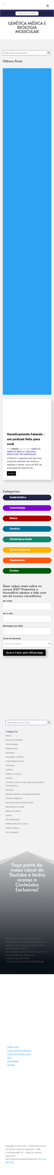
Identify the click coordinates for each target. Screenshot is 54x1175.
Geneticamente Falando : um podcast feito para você (25, 439)
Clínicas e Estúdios (14, 740)
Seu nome (7, 601)
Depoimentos (17, 560)
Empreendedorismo (9, 154)
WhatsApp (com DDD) (13, 626)
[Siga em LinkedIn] (18, 1086)
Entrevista (10, 765)
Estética (9, 769)
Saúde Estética (18, 497)
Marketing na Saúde (21, 539)
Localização (18, 1119)
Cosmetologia (17, 507)
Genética (35, 449)
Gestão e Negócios (20, 549)
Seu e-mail (8, 613)
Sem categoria (12, 832)
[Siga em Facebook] (13, 1086)
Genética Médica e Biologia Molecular (9, 178)
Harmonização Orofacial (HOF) (19, 802)
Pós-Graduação (10, 190)
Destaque (10, 752)
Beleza (13, 518)
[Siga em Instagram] (7, 1086)
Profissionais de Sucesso (17, 823)
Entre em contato (27, 13)
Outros (9, 815)
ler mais (11, 473)
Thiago (15, 449)
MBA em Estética (13, 811)
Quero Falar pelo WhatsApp (24, 652)
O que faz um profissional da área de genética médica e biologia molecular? (9, 95)
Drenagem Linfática (15, 757)
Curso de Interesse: (12, 638)
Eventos (14, 570)
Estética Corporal (13, 774)
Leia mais (12, 387)
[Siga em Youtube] (24, 1086)
